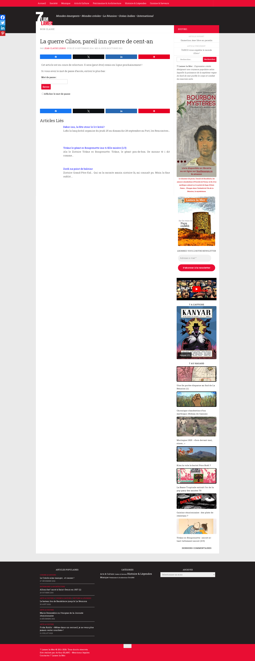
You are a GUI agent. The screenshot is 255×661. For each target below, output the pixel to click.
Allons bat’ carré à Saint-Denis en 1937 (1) (60, 589)
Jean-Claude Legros (55, 48)
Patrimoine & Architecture (107, 3)
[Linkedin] (2, 28)
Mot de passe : (49, 77)
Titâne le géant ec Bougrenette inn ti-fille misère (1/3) (94, 147)
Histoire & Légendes (135, 3)
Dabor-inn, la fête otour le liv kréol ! (84, 126)
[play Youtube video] (196, 289)
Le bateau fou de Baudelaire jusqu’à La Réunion (63, 601)
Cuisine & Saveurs (159, 3)
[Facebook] (2, 17)
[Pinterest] (2, 33)
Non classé (47, 29)
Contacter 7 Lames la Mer (52, 655)
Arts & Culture (81, 3)
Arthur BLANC (63, 652)
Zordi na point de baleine (78, 168)
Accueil (42, 3)
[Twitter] (2, 22)
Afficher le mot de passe (57, 93)
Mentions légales (81, 652)
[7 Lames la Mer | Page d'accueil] (44, 18)
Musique (65, 3)
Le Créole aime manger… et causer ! (57, 578)
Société (54, 3)
